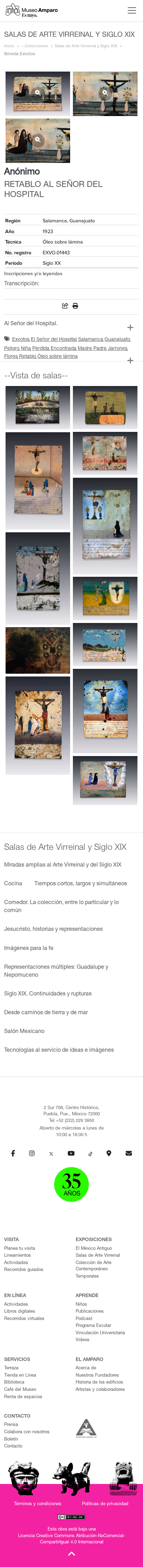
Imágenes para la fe (28, 949)
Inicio (9, 45)
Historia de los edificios (99, 1382)
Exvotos (21, 339)
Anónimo (22, 172)
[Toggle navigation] (130, 10)
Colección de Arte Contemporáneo (93, 1266)
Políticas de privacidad (105, 1504)
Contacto (13, 1446)
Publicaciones (90, 1312)
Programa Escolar (93, 1326)
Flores (11, 356)
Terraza (11, 1368)
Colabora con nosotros (27, 1432)
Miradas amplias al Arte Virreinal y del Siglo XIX (62, 865)
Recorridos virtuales (24, 1319)
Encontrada (63, 348)
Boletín (11, 1439)
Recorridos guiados (23, 1270)
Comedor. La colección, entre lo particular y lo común (61, 907)
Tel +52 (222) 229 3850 (71, 1121)
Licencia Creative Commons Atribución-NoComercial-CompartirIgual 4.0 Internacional (71, 1539)
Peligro (11, 348)
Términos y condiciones (37, 1504)
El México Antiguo (94, 1249)
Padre (100, 348)
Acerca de (86, 1368)
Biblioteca (14, 1382)
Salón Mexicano (24, 1032)
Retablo (27, 356)
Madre (85, 348)
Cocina (13, 884)
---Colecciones (34, 45)
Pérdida (40, 348)
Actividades (16, 1263)
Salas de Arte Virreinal (98, 1256)
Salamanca (90, 339)
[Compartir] (65, 307)
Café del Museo (20, 1390)
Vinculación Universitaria (100, 1333)
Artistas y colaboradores (100, 1390)
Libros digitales (19, 1312)
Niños (81, 1305)
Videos (83, 1340)
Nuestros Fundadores (97, 1375)
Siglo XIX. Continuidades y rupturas (48, 994)
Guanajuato (117, 339)
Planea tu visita (19, 1249)
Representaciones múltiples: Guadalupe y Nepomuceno (56, 971)
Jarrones (117, 348)
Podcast (84, 1319)
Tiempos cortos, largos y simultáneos (80, 884)
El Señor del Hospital (54, 339)
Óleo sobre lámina (57, 356)
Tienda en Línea (20, 1375)
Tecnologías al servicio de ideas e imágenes (59, 1050)
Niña (26, 348)
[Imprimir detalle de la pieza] (75, 307)
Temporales (87, 1276)
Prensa (11, 1425)
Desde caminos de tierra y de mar (46, 1013)
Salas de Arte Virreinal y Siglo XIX (86, 45)
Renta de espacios (23, 1397)
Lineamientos (17, 1256)
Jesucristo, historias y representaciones (53, 930)
